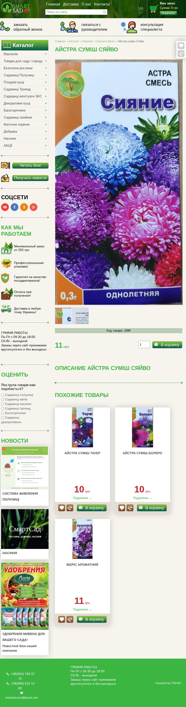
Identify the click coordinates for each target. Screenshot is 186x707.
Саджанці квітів (15, 399)
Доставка (71, 4)
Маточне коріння (16, 124)
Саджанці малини (17, 404)
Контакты (102, 4)
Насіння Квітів (105, 41)
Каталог (74, 41)
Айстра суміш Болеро (142, 453)
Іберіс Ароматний (82, 564)
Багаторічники (14, 110)
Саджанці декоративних (11, 420)
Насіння (10, 138)
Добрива (10, 131)
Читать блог (30, 165)
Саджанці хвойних (18, 117)
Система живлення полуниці (20, 496)
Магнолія (11, 54)
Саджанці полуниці (18, 395)
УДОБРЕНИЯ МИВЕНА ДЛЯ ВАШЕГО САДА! (23, 637)
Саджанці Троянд (17, 89)
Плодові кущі (14, 82)
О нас (86, 4)
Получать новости (30, 178)
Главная (53, 4)
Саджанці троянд (17, 408)
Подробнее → (82, 498)
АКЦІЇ (8, 145)
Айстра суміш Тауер (82, 453)
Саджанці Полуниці (19, 75)
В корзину (170, 344)
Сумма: (169, 8)
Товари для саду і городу (23, 61)
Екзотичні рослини (18, 68)
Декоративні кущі (17, 103)
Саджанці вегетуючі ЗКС (23, 96)
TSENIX (176, 683)
